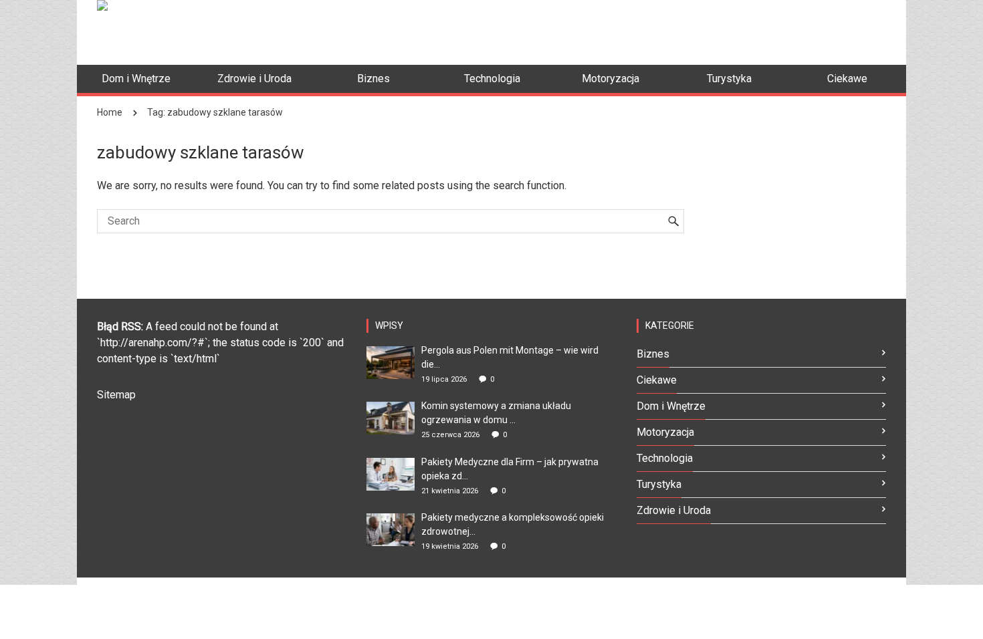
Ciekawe (657, 380)
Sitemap (116, 394)
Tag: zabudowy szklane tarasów (215, 112)
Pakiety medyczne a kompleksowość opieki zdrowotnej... (512, 524)
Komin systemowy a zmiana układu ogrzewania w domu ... (496, 412)
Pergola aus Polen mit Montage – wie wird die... (509, 357)
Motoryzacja (665, 432)
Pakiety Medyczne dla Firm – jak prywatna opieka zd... (509, 469)
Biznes (653, 354)
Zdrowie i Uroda (674, 510)
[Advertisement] (642, 30)
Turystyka (659, 484)
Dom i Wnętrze (671, 406)
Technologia (665, 458)
